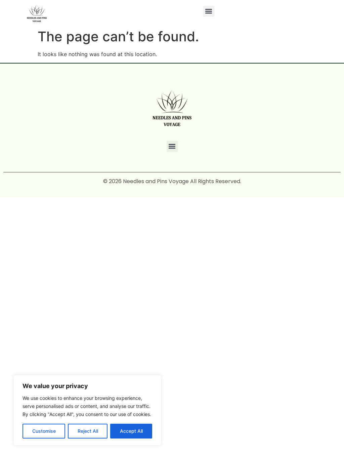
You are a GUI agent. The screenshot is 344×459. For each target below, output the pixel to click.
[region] (87, 410)
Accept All (131, 431)
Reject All (88, 431)
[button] (208, 11)
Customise (44, 431)
